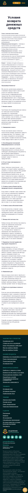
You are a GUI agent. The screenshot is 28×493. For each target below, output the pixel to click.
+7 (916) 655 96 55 (6, 317)
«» (12, 345)
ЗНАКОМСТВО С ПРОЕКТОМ (11, 338)
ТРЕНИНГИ (6, 386)
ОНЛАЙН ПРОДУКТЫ (9, 354)
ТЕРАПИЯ (6, 397)
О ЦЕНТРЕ (6, 411)
